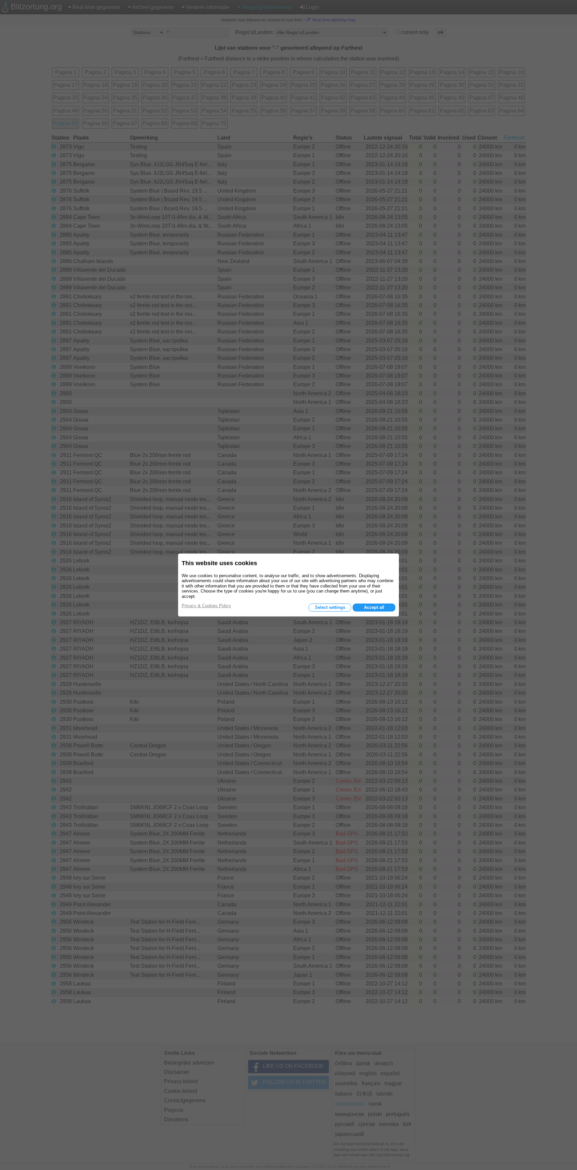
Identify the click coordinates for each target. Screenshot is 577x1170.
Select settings (330, 607)
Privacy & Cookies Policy (206, 605)
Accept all (374, 607)
